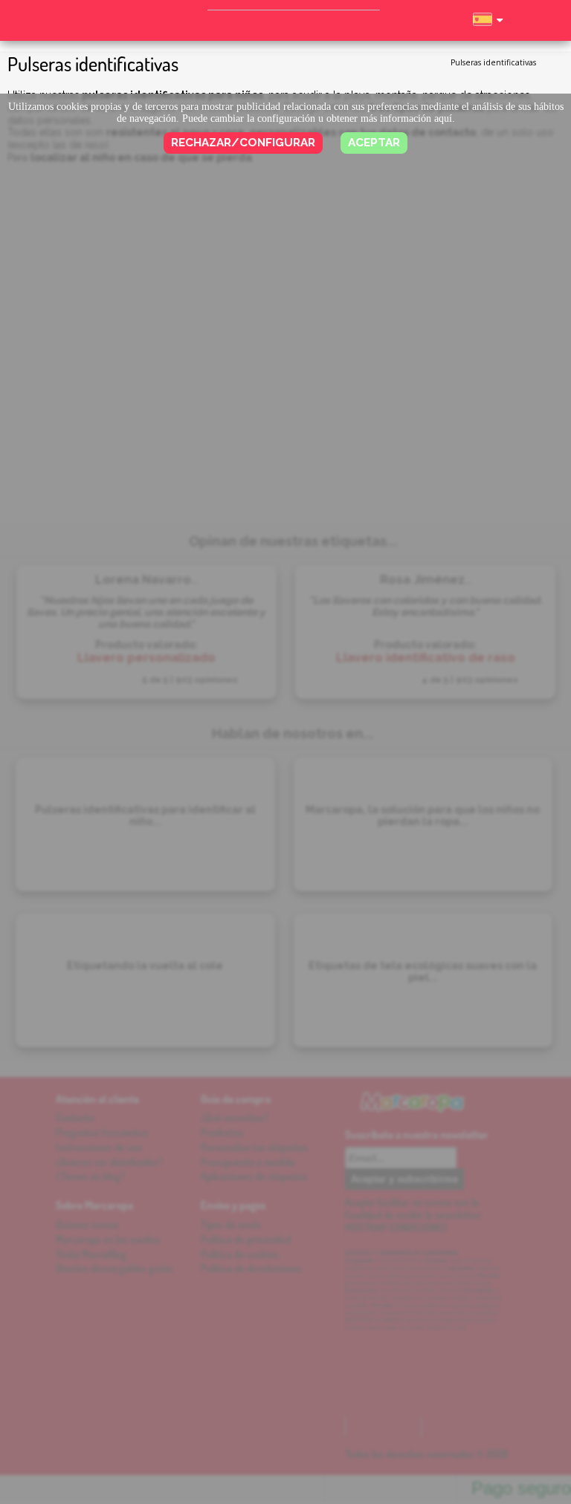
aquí (443, 118)
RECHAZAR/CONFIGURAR (243, 142)
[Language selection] (488, 26)
